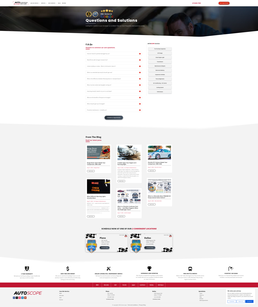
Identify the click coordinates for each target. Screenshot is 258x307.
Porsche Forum (158, 167)
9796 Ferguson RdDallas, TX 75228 (150, 241)
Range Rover (97, 167)
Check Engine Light (160, 57)
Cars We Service (34, 3)
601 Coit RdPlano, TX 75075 (105, 241)
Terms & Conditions (133, 305)
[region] (240, 296)
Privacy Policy (142, 305)
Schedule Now (104, 247)
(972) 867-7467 (105, 244)
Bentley (152, 285)
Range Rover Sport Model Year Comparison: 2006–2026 (96, 163)
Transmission (160, 61)
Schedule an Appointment (113, 117)
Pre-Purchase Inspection (160, 48)
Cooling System (160, 87)
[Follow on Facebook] (14, 298)
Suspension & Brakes (160, 74)
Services (43, 3)
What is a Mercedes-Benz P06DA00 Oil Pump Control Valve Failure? (159, 196)
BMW (97, 285)
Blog (59, 3)
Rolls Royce (161, 285)
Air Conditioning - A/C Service (160, 83)
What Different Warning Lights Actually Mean (96, 197)
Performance (160, 91)
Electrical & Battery (160, 70)
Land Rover (142, 285)
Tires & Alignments (160, 78)
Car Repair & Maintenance (100, 201)
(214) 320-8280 (149, 244)
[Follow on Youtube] (25, 298)
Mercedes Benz (158, 201)
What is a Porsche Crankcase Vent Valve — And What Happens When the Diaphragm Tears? (128, 208)
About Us (202, 295)
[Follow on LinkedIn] (22, 298)
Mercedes (106, 285)
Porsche (124, 285)
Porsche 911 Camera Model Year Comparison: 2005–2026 (157, 163)
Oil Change (159, 53)
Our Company (51, 3)
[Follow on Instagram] (20, 298)
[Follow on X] (17, 298)
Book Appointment (224, 3)
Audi (115, 285)
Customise (232, 301)
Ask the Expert (127, 212)
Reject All (241, 301)
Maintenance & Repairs (160, 66)
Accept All (249, 301)
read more (90, 171)
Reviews (64, 3)
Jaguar (133, 285)
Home (201, 293)
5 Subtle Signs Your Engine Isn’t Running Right (127, 163)
